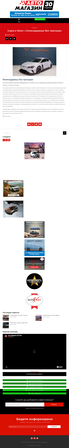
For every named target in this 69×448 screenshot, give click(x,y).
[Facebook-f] (4, 140)
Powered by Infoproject (34, 445)
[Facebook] (29, 124)
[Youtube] (9, 140)
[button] (19, 19)
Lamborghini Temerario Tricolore (18, 315)
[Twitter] (6, 140)
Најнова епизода (10, 332)
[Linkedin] (36, 124)
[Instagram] (32, 124)
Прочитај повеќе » (13, 316)
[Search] (64, 133)
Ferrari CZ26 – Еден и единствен (18, 322)
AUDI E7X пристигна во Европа (51, 315)
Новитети (34, 27)
